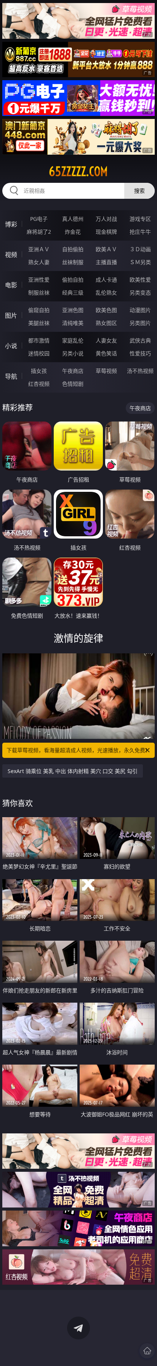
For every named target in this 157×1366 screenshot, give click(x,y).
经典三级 (72, 292)
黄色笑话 (106, 353)
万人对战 (106, 218)
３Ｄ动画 (140, 249)
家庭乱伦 (72, 340)
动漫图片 (140, 310)
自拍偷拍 (72, 249)
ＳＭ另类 (140, 262)
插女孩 (39, 370)
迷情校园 (39, 353)
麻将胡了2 (39, 231)
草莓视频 (106, 370)
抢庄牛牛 (140, 231)
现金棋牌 (106, 231)
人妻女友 (106, 340)
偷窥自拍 (39, 310)
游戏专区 (140, 218)
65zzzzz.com (78, 171)
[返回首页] (147, 1350)
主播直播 (106, 262)
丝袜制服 (72, 262)
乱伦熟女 (106, 292)
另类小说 (72, 353)
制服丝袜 (39, 292)
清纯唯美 (72, 322)
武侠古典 (140, 340)
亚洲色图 (72, 310)
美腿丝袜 (39, 322)
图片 (11, 315)
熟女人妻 (39, 262)
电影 (11, 285)
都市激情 (39, 340)
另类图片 (140, 322)
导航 (11, 376)
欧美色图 (106, 310)
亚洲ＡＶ (39, 249)
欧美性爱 (140, 279)
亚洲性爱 (39, 279)
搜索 (139, 190)
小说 (11, 346)
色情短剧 (72, 383)
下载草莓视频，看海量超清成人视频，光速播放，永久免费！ (78, 750)
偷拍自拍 (72, 279)
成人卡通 (106, 279)
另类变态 (140, 292)
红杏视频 (39, 383)
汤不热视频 (140, 370)
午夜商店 (72, 370)
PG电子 (39, 218)
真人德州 (72, 218)
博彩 (11, 224)
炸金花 (73, 231)
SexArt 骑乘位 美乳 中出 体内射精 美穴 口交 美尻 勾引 (73, 771)
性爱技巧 (140, 353)
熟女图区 (106, 322)
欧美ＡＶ (106, 249)
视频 (11, 254)
